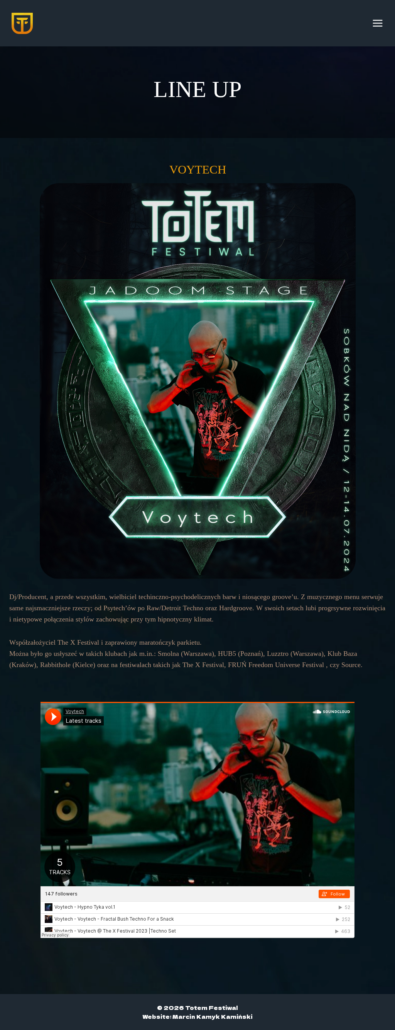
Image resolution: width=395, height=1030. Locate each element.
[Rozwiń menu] (377, 23)
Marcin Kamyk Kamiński (212, 1016)
